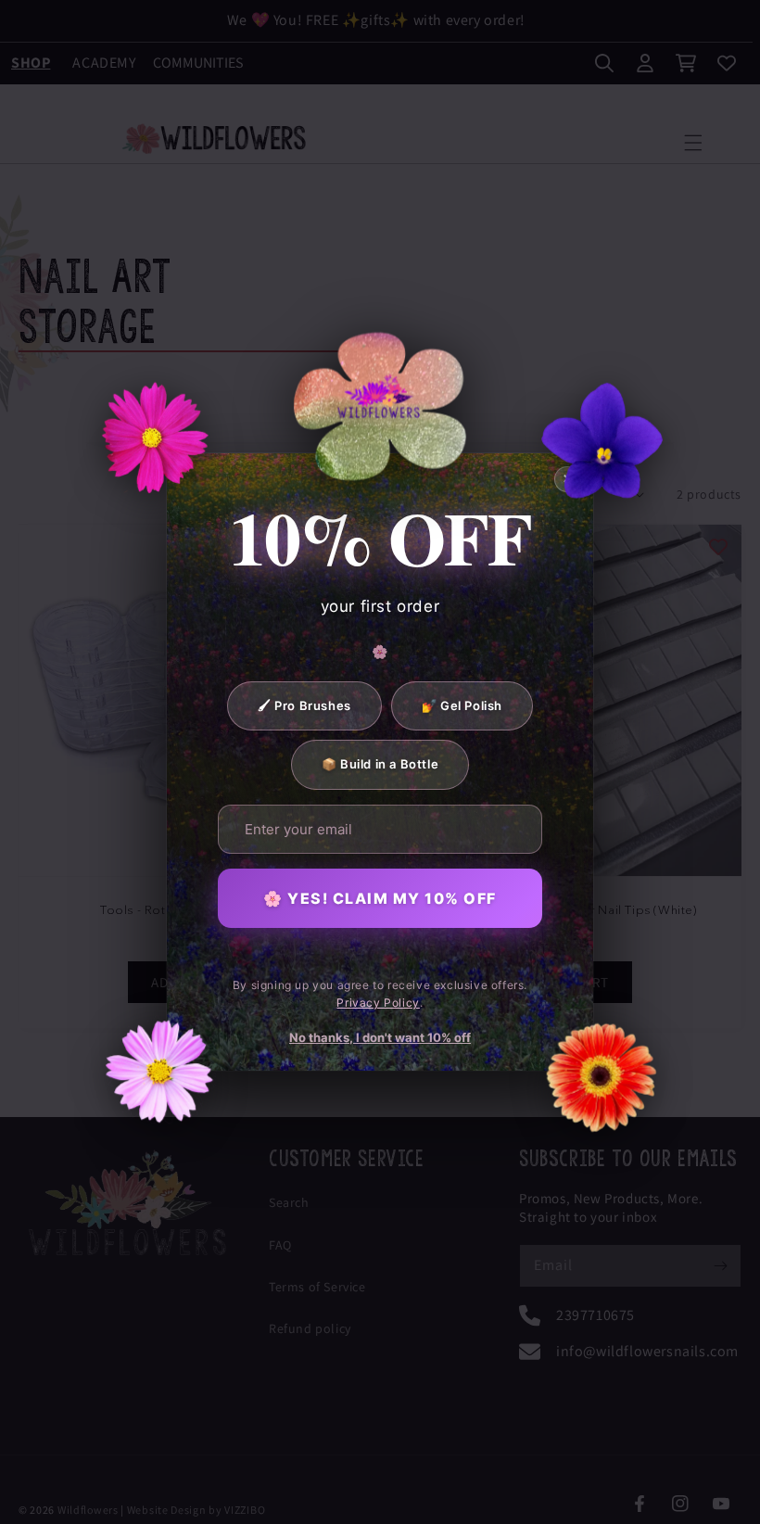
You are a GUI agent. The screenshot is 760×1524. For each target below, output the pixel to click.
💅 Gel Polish (462, 705)
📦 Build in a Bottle (380, 763)
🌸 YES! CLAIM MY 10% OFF (380, 898)
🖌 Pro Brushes (304, 705)
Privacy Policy (377, 1003)
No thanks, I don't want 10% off (380, 1037)
